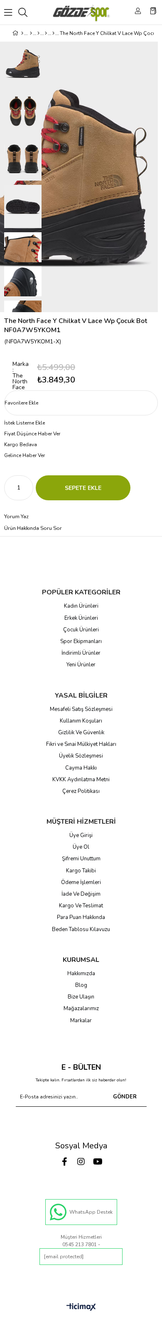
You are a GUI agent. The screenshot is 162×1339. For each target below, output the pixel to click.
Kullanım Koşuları (81, 721)
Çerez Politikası (81, 791)
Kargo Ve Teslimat (81, 905)
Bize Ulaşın (81, 997)
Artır (27, 487)
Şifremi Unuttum (81, 858)
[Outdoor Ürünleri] (46, 33)
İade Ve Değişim (81, 894)
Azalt (10, 487)
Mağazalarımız (81, 1008)
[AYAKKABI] (38, 33)
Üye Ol (81, 847)
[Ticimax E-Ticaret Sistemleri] (81, 1307)
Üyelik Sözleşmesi (81, 756)
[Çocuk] (31, 33)
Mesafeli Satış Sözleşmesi (81, 709)
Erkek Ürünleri (81, 618)
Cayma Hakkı (81, 768)
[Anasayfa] (22, 33)
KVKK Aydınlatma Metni (81, 779)
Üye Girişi (81, 835)
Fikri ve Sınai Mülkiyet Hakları (81, 744)
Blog (81, 985)
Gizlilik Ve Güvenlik (81, 732)
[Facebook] (64, 1161)
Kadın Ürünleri (81, 606)
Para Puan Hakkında (81, 917)
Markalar (81, 1020)
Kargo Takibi (81, 870)
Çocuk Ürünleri (81, 629)
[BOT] (53, 33)
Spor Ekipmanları (81, 641)
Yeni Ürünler (81, 664)
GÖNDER (125, 1097)
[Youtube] (97, 1161)
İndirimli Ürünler (81, 653)
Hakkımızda (81, 973)
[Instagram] (81, 1161)
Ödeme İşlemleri (81, 882)
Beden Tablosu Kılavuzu (81, 929)
